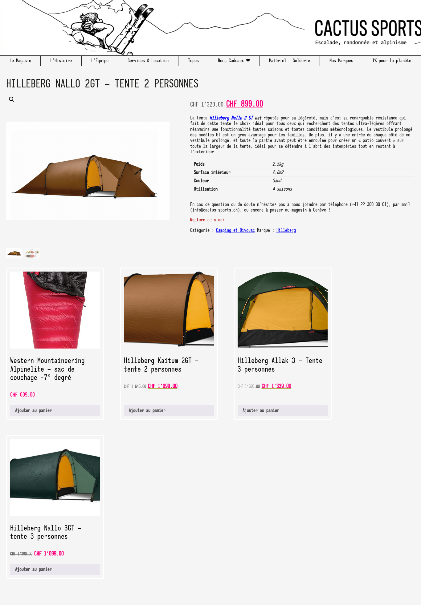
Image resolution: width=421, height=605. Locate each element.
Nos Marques (341, 60)
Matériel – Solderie (289, 60)
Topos (193, 60)
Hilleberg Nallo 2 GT (231, 118)
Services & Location (148, 60)
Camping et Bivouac (235, 230)
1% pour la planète (391, 60)
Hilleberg (286, 230)
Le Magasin (20, 60)
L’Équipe (99, 60)
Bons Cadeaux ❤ (234, 60)
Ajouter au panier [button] (33, 410)
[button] (88, 171)
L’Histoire (61, 60)
